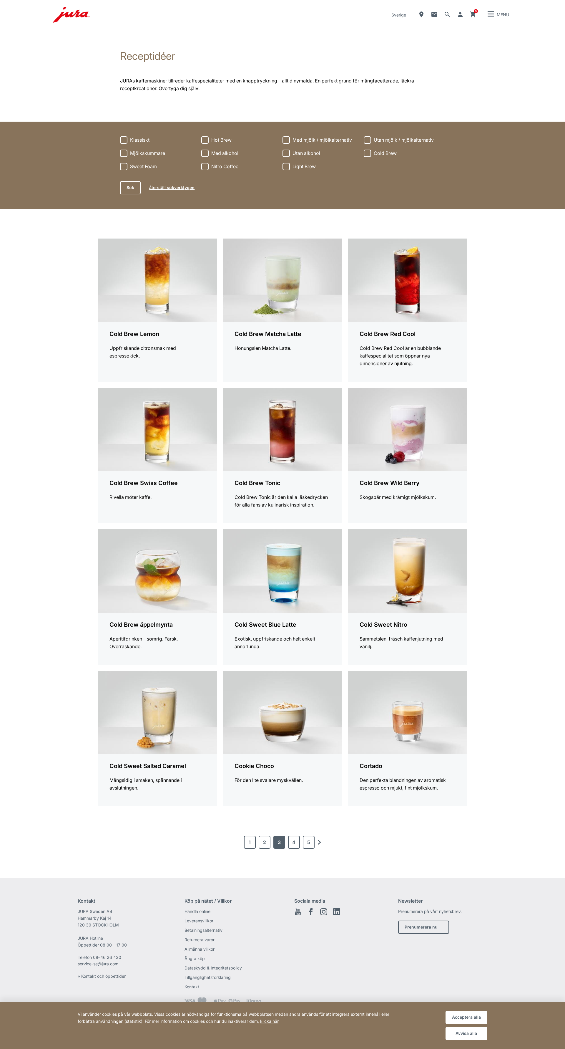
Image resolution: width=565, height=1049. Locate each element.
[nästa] (319, 842)
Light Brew (304, 166)
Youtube (297, 911)
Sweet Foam (143, 166)
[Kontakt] (434, 14)
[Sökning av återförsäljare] (421, 14)
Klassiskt (139, 140)
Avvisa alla (466, 1033)
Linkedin (336, 911)
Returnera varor (200, 939)
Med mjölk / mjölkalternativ (322, 140)
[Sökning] (447, 14)
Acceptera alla (466, 1017)
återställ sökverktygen (172, 187)
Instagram (323, 911)
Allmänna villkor (200, 949)
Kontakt (192, 986)
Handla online (197, 911)
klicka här (269, 1021)
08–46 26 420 (107, 957)
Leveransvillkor (199, 920)
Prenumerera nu (421, 926)
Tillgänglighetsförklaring (208, 977)
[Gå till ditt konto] (460, 14)
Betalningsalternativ (203, 930)
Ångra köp (195, 958)
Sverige (398, 14)
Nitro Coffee (224, 166)
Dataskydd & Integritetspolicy (213, 967)
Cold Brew (385, 153)
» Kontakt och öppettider (102, 976)
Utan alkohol (306, 153)
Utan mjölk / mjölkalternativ (404, 140)
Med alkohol (224, 153)
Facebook (310, 911)
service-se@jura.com (98, 963)
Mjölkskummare (147, 153)
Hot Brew (221, 140)
